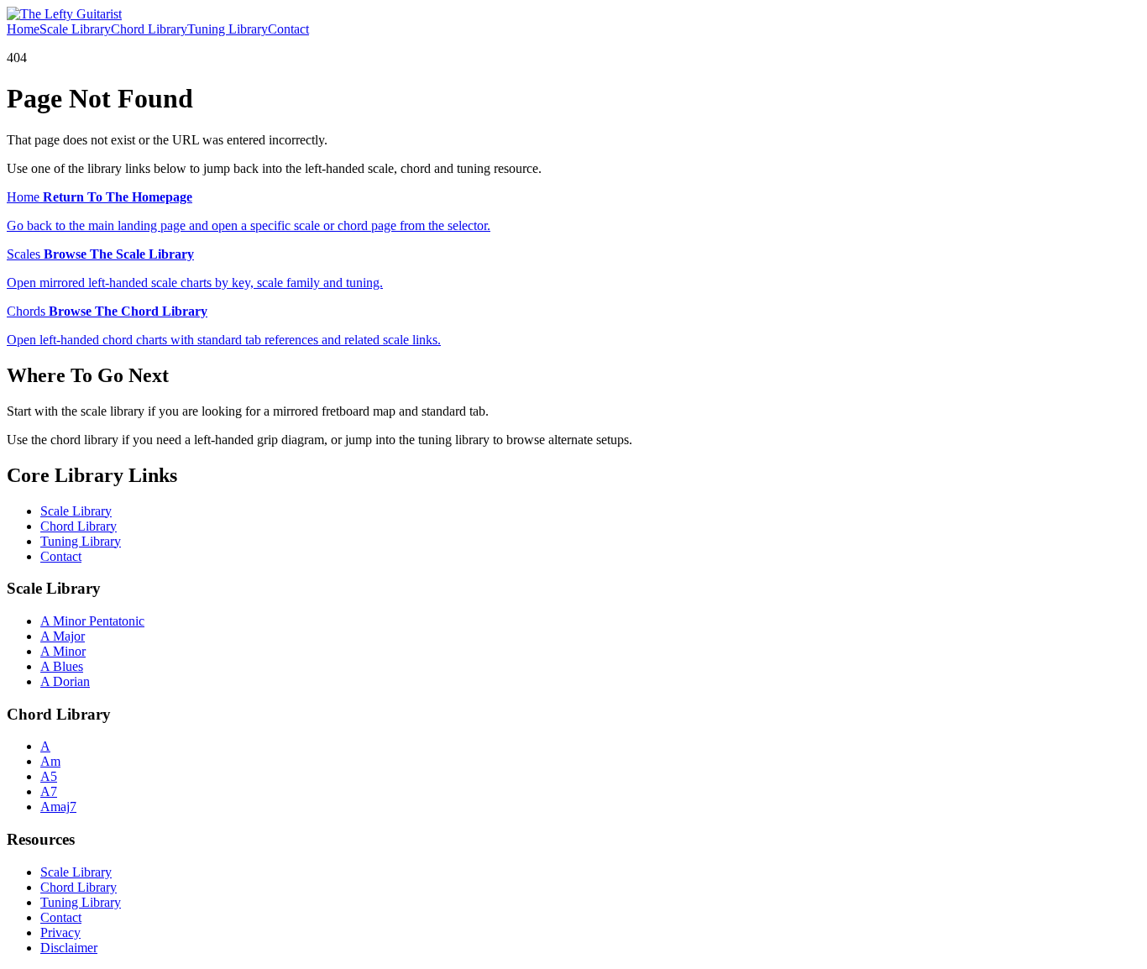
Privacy (60, 932)
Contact (288, 29)
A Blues (61, 666)
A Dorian (65, 681)
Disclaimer (68, 947)
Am (50, 761)
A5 (48, 776)
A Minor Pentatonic (92, 621)
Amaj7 (58, 806)
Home (23, 29)
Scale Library (75, 29)
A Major (62, 636)
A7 (48, 791)
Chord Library (149, 29)
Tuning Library (227, 29)
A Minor (63, 651)
